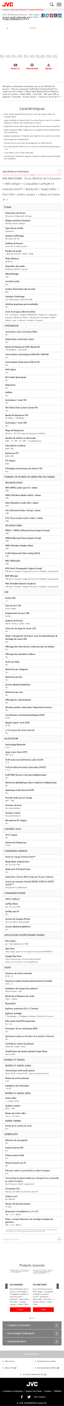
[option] (21, 1293)
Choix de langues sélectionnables (20, 311)
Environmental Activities (46, 1368)
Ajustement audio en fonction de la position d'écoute (29, 1036)
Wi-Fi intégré (11, 834)
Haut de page (32, 1354)
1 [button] (30, 1318)
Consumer (6, 10)
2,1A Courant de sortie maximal (19, 730)
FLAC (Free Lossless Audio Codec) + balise (24, 518)
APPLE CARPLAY (12, 899)
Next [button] (58, 1286)
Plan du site (9, 1361)
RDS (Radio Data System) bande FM (21, 407)
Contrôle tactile (12, 281)
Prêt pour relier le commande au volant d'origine (27, 1170)
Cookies (47, 1391)
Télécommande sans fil (15, 1163)
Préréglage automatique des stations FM (23, 468)
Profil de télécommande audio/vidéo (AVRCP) (25, 767)
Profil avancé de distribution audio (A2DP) (24, 759)
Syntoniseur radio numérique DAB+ (21, 331)
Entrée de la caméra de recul (18, 1126)
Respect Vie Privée (34, 1391)
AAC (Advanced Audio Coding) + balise (22, 510)
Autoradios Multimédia (35, 10)
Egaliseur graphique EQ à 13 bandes (21, 1008)
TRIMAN (57, 1391)
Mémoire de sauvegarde (16, 1140)
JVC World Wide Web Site (33, 1374)
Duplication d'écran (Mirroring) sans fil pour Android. (29, 876)
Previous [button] (6, 1286)
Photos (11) (15, 68)
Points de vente (32, 68)
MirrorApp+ (10, 941)
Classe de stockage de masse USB (20, 628)
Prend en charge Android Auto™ (20, 856)
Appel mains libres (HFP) (16, 752)
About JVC (9, 1368)
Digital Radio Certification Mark (19, 339)
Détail (21, 1309)
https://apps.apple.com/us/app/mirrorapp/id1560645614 (28, 951)
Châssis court (11, 1196)
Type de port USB (13, 605)
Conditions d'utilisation (13, 1391)
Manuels (48, 68)
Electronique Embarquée (18, 10)
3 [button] (33, 1318)
